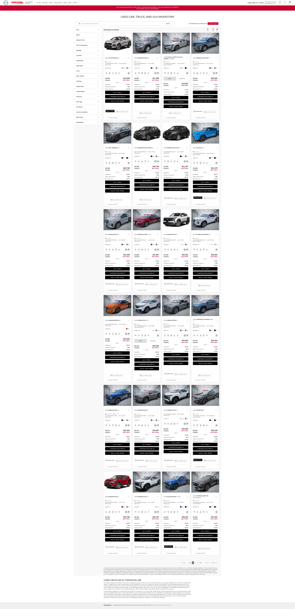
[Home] (37, 2)
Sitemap (162, 605)
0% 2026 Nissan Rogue (124, 7)
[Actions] (128, 58)
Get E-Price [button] (117, 92)
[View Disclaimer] (119, 73)
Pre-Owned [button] (45, 2)
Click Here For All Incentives (147, 9)
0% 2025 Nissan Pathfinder (168, 7)
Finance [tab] (182, 78)
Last (206, 563)
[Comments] (129, 73)
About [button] (70, 2)
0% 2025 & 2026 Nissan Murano (145, 7)
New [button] (40, 2)
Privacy (158, 605)
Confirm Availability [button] (117, 97)
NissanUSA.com (167, 605)
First (183, 563)
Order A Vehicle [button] (213, 23)
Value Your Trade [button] (117, 101)
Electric (75, 2)
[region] (117, 87)
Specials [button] (51, 2)
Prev (189, 563)
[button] (129, 43)
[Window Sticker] (158, 73)
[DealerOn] (108, 605)
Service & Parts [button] (58, 2)
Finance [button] (65, 2)
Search (168, 23)
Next (201, 563)
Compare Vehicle (113, 117)
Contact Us (153, 605)
